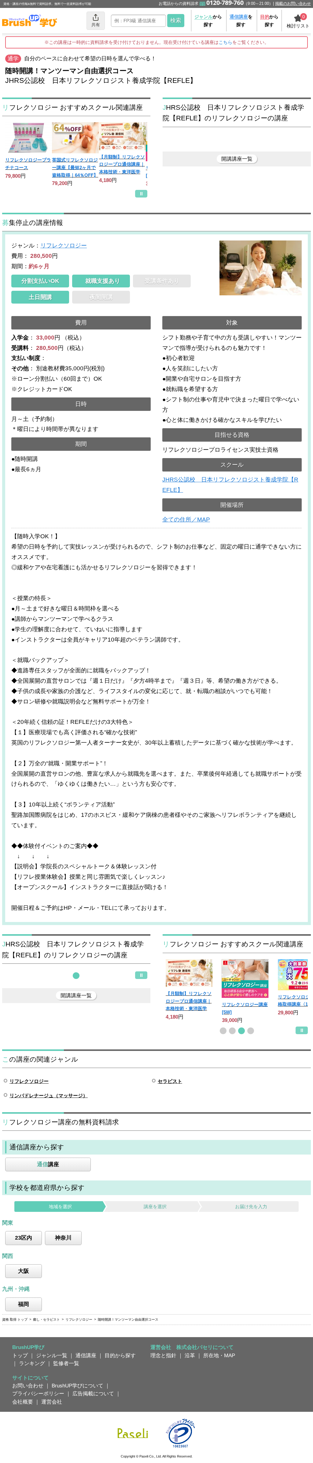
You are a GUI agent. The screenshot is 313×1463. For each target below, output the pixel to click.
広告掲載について (93, 1393)
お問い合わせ (27, 1385)
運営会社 (51, 1401)
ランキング (32, 1363)
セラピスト (170, 1081)
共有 (95, 24)
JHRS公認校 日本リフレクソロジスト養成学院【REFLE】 (230, 484)
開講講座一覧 (236, 159)
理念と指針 (163, 1355)
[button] (76, 975)
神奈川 (63, 1238)
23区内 (23, 1238)
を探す (241, 20)
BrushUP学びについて (77, 1385)
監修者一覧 (66, 1363)
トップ (20, 1355)
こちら (225, 42)
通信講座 (85, 1355)
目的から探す (120, 1355)
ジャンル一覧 (51, 1355)
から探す (208, 20)
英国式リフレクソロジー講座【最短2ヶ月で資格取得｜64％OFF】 (75, 167)
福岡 (23, 1304)
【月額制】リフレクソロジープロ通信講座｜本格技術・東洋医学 (122, 164)
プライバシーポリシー (38, 1393)
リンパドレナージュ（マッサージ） (48, 1095)
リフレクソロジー (63, 245)
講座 (48, 1164)
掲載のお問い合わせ (293, 3)
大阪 (23, 1271)
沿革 (190, 1355)
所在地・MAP (219, 1355)
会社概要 (22, 1401)
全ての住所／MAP (186, 519)
